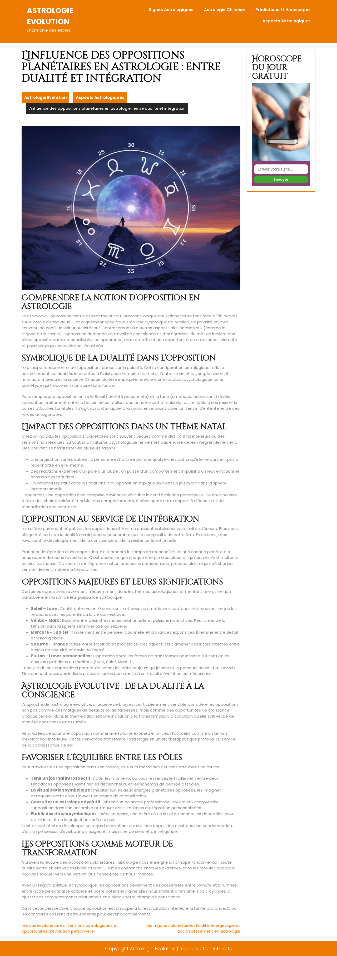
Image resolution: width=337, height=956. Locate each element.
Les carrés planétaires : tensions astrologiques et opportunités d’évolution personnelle (70, 928)
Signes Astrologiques (171, 9)
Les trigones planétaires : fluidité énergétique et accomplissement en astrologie (193, 928)
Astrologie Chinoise (224, 9)
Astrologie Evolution (45, 97)
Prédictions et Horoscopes (283, 9)
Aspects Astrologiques (286, 21)
